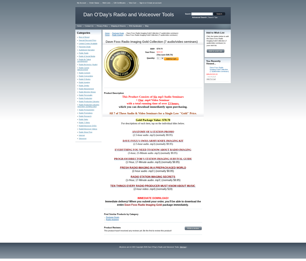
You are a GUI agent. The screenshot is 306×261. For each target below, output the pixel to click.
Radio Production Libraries (89, 101)
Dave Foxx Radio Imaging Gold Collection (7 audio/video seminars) (219, 69)
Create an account (154, 3)
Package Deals (85, 47)
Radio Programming (86, 110)
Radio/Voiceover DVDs (88, 126)
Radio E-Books (85, 79)
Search (188, 14)
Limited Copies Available (88, 43)
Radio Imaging (84, 82)
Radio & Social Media (87, 56)
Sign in (142, 3)
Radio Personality (85, 95)
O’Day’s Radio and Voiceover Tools (128, 14)
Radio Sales (83, 119)
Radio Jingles (84, 86)
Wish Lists (106, 3)
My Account (81, 3)
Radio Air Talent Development (84, 60)
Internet (82, 135)
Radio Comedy (84, 73)
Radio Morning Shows (87, 92)
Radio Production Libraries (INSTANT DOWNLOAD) (88, 106)
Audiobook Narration (87, 50)
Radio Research (85, 116)
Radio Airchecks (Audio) (88, 64)
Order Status (94, 3)
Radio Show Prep (85, 132)
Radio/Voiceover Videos (88, 129)
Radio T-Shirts (84, 122)
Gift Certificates (120, 3)
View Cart (132, 3)
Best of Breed (84, 37)
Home (107, 33)
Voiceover (83, 138)
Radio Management (86, 89)
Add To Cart (211, 79)
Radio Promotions (86, 113)
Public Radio (83, 53)
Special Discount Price (87, 40)
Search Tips (213, 17)
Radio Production (85, 98)
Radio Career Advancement (83, 69)
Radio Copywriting (86, 76)
